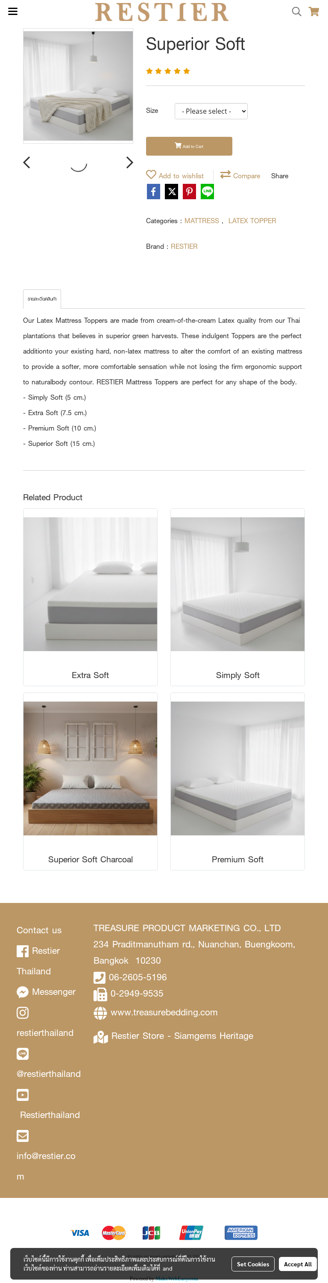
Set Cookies (253, 1264)
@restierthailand (49, 1073)
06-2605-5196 (138, 977)
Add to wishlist (180, 176)
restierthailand (45, 1032)
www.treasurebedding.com (164, 1012)
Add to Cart (192, 146)
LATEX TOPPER (252, 221)
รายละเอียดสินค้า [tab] (42, 299)
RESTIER (184, 246)
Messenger (54, 991)
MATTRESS (203, 221)
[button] (293, 12)
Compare (245, 176)
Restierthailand (50, 1114)
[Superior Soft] (78, 86)
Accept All (298, 1264)
